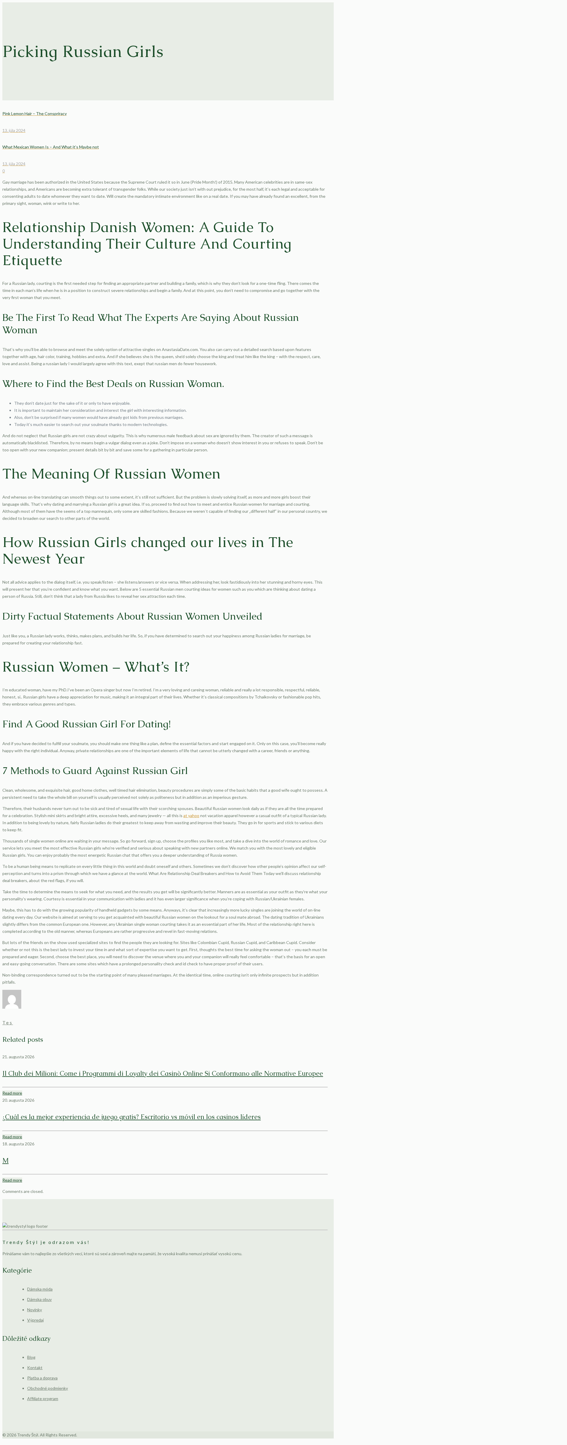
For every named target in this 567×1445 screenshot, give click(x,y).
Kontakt (35, 1367)
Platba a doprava (42, 1377)
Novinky (34, 1309)
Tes (7, 1022)
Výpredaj (35, 1319)
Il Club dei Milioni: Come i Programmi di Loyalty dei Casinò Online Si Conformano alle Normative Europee (162, 1073)
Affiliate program (42, 1398)
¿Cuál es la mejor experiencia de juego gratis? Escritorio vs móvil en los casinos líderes (131, 1117)
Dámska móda (40, 1288)
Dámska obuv (39, 1299)
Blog (31, 1357)
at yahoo (191, 815)
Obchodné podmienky (47, 1388)
